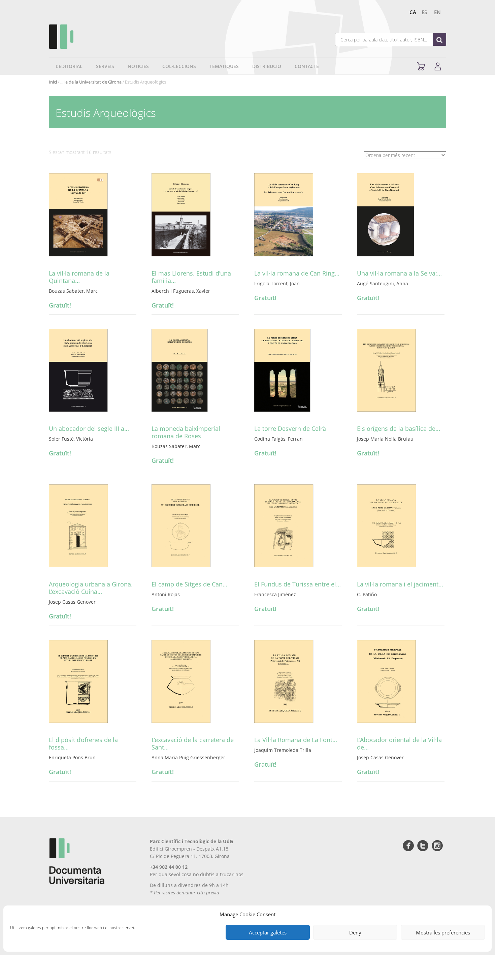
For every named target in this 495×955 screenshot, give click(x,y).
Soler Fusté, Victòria (71, 439)
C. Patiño (367, 594)
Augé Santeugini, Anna (382, 283)
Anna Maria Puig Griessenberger (188, 757)
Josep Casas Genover (72, 602)
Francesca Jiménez (275, 594)
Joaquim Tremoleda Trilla (282, 750)
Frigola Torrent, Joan (277, 283)
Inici (53, 82)
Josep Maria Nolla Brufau (385, 439)
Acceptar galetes (268, 932)
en (437, 12)
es (424, 12)
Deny (355, 932)
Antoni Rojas (166, 594)
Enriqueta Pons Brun (72, 757)
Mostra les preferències (443, 932)
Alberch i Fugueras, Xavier (181, 291)
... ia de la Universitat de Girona (91, 82)
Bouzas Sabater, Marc (73, 291)
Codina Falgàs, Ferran (278, 439)
